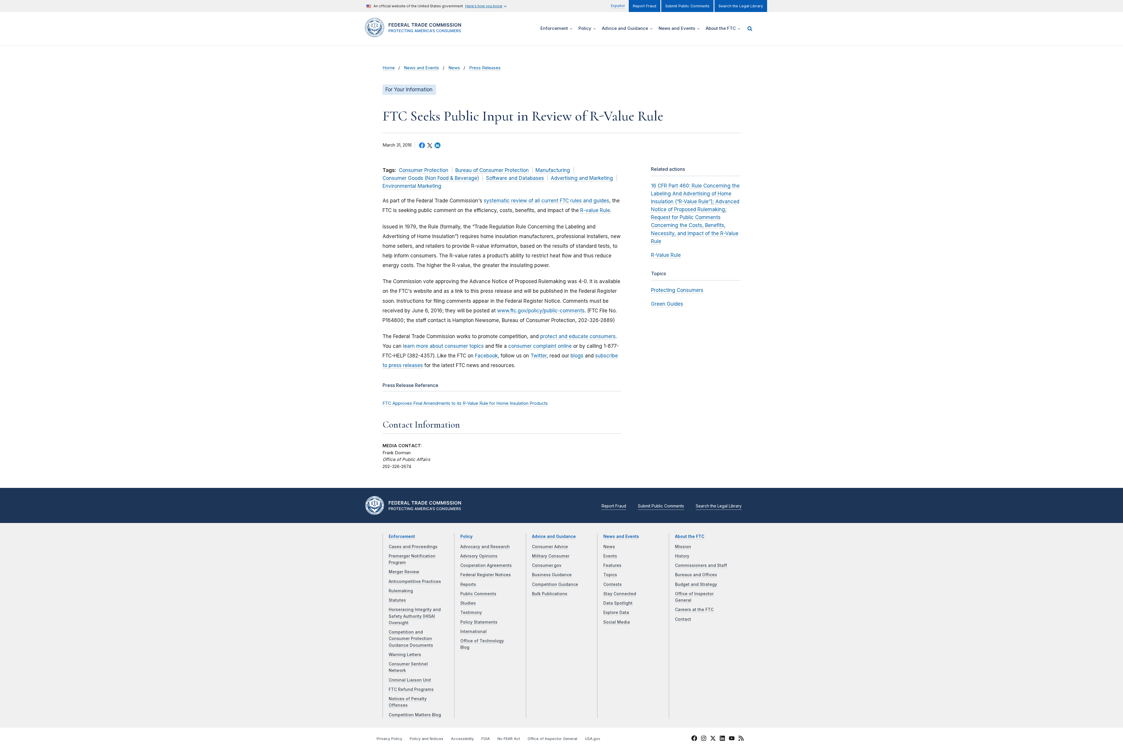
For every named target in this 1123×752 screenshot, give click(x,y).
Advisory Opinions (478, 556)
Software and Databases (515, 178)
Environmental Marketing (412, 186)
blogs (577, 356)
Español (618, 6)
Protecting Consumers (677, 290)
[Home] (415, 33)
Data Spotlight (618, 603)
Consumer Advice (550, 546)
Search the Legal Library (741, 6)
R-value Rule (595, 210)
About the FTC (690, 536)
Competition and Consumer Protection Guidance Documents (411, 639)
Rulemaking (401, 590)
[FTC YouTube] (732, 739)
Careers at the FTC (694, 609)
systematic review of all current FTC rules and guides (546, 201)
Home (389, 67)
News (454, 67)
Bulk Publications (549, 593)
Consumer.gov (547, 565)
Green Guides (667, 304)
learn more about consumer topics (443, 346)
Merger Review (404, 571)
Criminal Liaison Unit (410, 680)
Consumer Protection (423, 170)
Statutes (397, 600)
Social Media (616, 622)
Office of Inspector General (552, 738)
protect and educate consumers (578, 336)
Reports (468, 584)
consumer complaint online (540, 346)
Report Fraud (644, 6)
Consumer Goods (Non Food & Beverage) (431, 178)
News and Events (421, 67)
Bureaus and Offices (696, 574)
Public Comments (478, 593)
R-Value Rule (666, 255)
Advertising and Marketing (582, 178)
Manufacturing (552, 170)
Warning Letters (405, 654)
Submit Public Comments (687, 6)
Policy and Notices (426, 738)
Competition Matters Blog (415, 715)
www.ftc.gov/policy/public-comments (541, 311)
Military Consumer (550, 556)
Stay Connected (619, 593)
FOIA (485, 738)
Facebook (486, 356)
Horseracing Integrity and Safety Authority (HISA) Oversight (415, 616)
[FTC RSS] (741, 739)
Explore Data (616, 612)
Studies (468, 603)
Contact (683, 619)
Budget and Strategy (696, 584)
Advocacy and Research (485, 546)
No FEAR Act (508, 738)
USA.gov (592, 738)
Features (612, 565)
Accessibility (462, 738)
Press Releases (485, 67)
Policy (466, 536)
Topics (610, 574)
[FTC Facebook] (694, 739)
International (473, 631)
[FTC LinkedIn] (722, 739)
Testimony (471, 612)
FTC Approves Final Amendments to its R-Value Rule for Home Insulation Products (465, 403)
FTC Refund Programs (411, 689)
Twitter (539, 356)
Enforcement (402, 536)
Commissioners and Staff (701, 565)
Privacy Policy (389, 738)
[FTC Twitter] (713, 738)
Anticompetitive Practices (415, 581)
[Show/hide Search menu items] (749, 28)
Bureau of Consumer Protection (492, 170)
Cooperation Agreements (486, 565)
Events (610, 556)
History (682, 556)
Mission (683, 546)
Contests (612, 584)
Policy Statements (478, 622)
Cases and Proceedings (413, 546)
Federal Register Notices (485, 574)
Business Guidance (552, 574)
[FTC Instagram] (704, 739)
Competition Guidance (555, 584)
